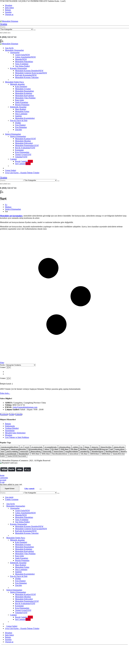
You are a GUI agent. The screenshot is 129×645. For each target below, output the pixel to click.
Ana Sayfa (9, 48)
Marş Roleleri (20, 109)
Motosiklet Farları (22, 111)
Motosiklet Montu (24, 453)
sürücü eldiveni (74, 453)
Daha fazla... (5, 393)
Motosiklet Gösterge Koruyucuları (31, 73)
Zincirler (18, 129)
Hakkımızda (10, 426)
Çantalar (13, 159)
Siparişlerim (9, 430)
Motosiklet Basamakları (24, 91)
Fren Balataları (21, 127)
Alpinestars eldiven (64, 447)
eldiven (47, 449)
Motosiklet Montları (23, 141)
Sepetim (8, 12)
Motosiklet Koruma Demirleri (29, 71)
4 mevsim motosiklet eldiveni (9, 447)
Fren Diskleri (20, 125)
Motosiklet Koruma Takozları (27, 77)
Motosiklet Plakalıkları (24, 61)
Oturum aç (9, 14)
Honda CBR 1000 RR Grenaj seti (98, 449)
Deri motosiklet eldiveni (35, 449)
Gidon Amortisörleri (25, 57)
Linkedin (18, 414)
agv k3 (27, 447)
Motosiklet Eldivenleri (24, 143)
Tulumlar (21, 157)
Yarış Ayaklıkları (21, 64)
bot (81, 447)
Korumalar (19, 150)
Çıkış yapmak (29, 488)
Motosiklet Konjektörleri (25, 118)
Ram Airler (19, 100)
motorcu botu (24, 451)
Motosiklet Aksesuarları (14, 50)
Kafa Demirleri (21, 86)
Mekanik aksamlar (17, 84)
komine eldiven (119, 449)
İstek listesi (9, 8)
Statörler (18, 116)
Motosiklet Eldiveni (97, 451)
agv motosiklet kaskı (51, 447)
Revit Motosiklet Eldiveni (59, 453)
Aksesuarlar (15, 52)
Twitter (11, 414)
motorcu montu (58, 451)
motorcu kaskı (47, 451)
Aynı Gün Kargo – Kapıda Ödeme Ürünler (22, 173)
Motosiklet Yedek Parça (14, 82)
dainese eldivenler (119, 447)
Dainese (87, 447)
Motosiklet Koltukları (23, 93)
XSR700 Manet (94, 453)
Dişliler (18, 123)
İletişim (8, 10)
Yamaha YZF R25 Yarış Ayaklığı (16, 456)
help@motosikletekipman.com (25, 407)
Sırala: (3, 365)
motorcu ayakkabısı (12, 451)
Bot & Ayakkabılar (25, 148)
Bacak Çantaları (24, 161)
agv (22, 447)
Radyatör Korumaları (26, 75)
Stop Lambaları (21, 114)
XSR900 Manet (105, 453)
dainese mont (5, 449)
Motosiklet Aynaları (23, 89)
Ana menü (9, 497)
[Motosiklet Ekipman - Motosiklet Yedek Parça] (9, 21)
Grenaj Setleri (10, 170)
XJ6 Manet (84, 453)
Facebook (4, 414)
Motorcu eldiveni (36, 451)
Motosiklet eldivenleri (112, 451)
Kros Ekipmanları (22, 152)
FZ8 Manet (83, 449)
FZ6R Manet (64, 449)
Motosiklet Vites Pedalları (25, 98)
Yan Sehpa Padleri (22, 66)
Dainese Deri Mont (106, 447)
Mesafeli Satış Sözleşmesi (15, 433)
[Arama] (58, 493)
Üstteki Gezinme (11, 499)
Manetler (21, 59)
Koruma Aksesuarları (18, 68)
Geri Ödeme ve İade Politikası (17, 437)
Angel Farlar (22, 55)
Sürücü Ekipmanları (13, 134)
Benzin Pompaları (22, 105)
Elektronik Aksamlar (18, 107)
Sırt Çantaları (22, 164)
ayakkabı (75, 447)
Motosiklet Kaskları (25, 139)
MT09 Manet (46, 453)
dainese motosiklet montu (18, 449)
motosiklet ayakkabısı (71, 451)
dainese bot (95, 447)
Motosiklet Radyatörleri (24, 95)
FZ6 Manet (74, 449)
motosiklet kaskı (11, 453)
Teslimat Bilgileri (12, 428)
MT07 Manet (35, 453)
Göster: (3, 367)
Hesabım (8, 5)
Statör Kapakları (21, 102)
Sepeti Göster (9, 488)
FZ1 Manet (54, 449)
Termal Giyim (23, 154)
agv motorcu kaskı (36, 447)
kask (111, 449)
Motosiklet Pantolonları (27, 145)
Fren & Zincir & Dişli (18, 120)
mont (2, 451)
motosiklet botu (84, 451)
